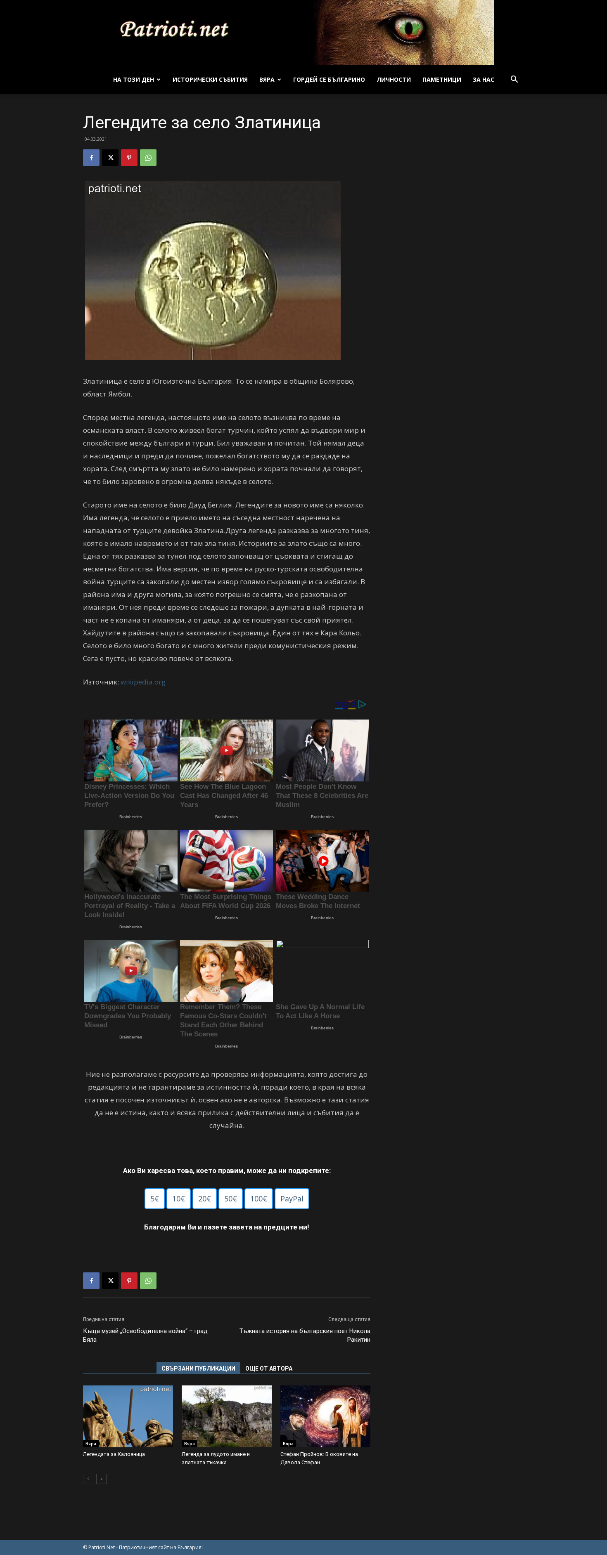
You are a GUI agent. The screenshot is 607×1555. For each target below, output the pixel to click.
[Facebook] (91, 157)
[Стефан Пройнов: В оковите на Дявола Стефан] (325, 1416)
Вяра (267, 79)
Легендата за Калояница (114, 1454)
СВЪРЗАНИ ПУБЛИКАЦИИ (198, 1368)
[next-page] (101, 1479)
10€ (178, 1198)
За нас (483, 79)
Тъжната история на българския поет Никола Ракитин (304, 1335)
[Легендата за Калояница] (128, 1416)
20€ (204, 1198)
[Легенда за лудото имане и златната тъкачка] (227, 1416)
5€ (154, 1198)
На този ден (133, 79)
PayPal (292, 1198)
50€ (230, 1198)
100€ (258, 1198)
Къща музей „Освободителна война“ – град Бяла (145, 1335)
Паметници (441, 79)
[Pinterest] (129, 157)
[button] (514, 80)
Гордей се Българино (329, 79)
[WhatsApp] (148, 157)
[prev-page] (88, 1479)
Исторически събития (210, 79)
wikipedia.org (143, 682)
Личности (394, 79)
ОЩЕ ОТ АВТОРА (268, 1368)
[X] (110, 157)
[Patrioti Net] (303, 32)
